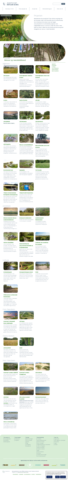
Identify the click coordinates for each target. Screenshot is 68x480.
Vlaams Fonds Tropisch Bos (26, 192)
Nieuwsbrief (28, 446)
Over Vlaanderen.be (27, 474)
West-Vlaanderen (55, 71)
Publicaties (56, 441)
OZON (20, 347)
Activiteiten (6, 440)
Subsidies (39, 453)
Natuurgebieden (7, 438)
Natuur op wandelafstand (15, 60)
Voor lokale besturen (41, 456)
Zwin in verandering (9, 421)
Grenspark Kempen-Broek (26, 272)
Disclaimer (33, 474)
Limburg (53, 66)
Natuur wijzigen (40, 443)
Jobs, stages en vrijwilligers (59, 440)
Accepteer (63, 476)
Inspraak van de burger (41, 454)
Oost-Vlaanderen (55, 68)
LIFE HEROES (7, 121)
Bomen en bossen (40, 441)
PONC (36, 272)
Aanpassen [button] (49, 476)
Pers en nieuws (29, 440)
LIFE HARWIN (7, 347)
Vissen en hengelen (41, 446)
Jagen (38, 450)
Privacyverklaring (15, 474)
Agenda (27, 441)
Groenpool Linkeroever (25, 217)
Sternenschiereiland (40, 397)
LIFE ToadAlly (7, 144)
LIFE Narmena (23, 121)
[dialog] (56, 475)
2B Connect (6, 75)
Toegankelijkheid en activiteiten (43, 444)
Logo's (55, 443)
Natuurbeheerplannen (41, 440)
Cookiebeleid (21, 474)
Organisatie (56, 438)
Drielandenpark (8, 272)
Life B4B (37, 100)
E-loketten (39, 438)
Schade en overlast (41, 448)
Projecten (17, 440)
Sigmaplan (22, 170)
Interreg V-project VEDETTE (11, 372)
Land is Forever (23, 100)
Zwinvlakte (6, 403)
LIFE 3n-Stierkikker (9, 242)
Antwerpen (54, 65)
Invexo (5, 100)
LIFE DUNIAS (38, 372)
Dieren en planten (40, 447)
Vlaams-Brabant (55, 69)
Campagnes (28, 444)
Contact (55, 444)
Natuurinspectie (40, 451)
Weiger (57, 476)
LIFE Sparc (22, 321)
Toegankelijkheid (38, 474)
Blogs (27, 443)
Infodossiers (17, 438)
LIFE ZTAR (6, 397)
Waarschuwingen (29, 438)
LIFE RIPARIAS (39, 121)
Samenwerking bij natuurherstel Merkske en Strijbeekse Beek (26, 245)
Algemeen (54, 64)
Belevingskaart (7, 441)
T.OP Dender (38, 170)
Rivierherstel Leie (8, 170)
